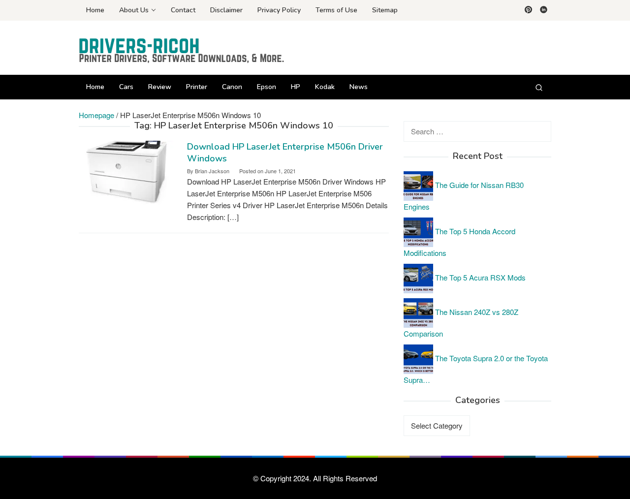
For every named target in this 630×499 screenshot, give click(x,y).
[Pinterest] (528, 10)
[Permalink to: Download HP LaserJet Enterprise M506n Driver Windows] (128, 173)
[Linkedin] (543, 10)
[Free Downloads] (182, 50)
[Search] (539, 87)
